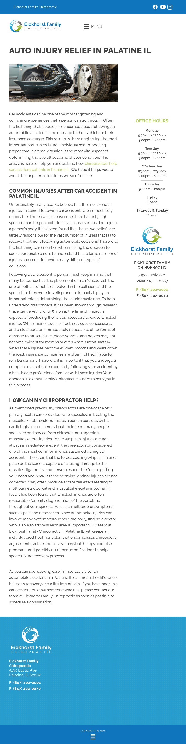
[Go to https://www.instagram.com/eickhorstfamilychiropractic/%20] (169, 8)
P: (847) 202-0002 (152, 289)
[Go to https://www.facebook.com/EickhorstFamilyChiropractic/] (155, 8)
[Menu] (93, 737)
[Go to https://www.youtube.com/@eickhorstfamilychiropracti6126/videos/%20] (162, 8)
